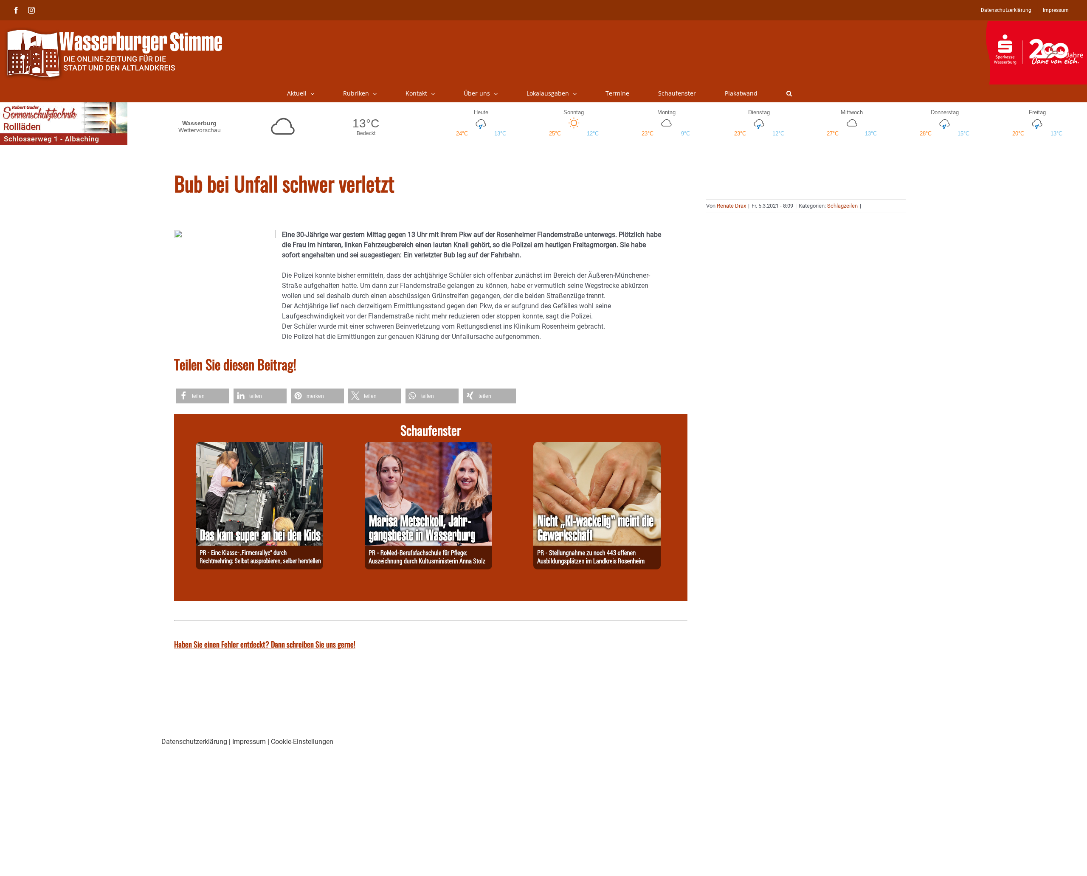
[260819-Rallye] (259, 447)
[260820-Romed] (428, 447)
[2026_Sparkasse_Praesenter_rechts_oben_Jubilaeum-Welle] (1036, 25)
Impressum (249, 742)
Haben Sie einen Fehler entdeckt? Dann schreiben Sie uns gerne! (264, 644)
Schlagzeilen (842, 206)
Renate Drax (731, 206)
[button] (789, 93)
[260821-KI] (597, 447)
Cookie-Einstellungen (302, 742)
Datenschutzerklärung (194, 742)
